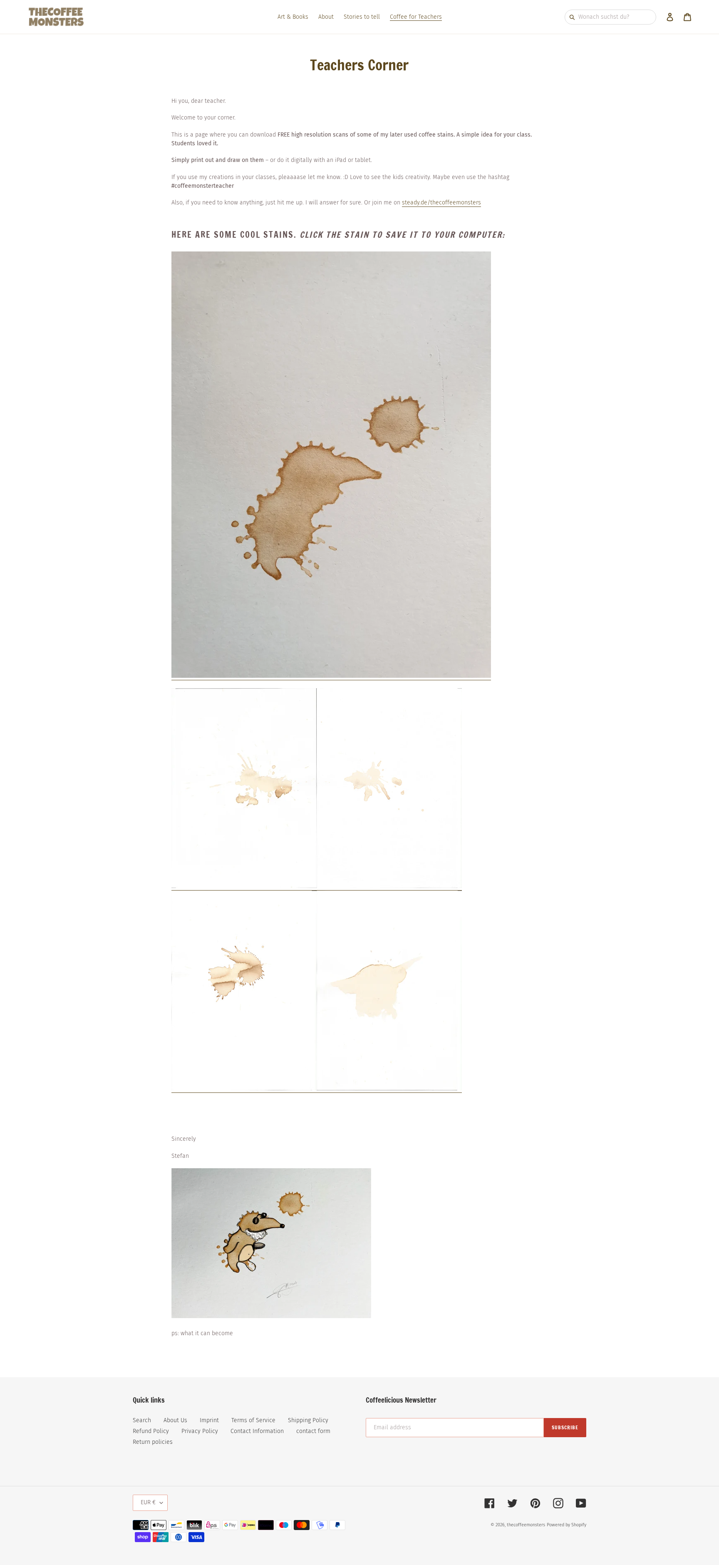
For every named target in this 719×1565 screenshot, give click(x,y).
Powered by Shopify (566, 1525)
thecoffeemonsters (526, 1525)
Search (142, 1420)
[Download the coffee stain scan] (244, 1089)
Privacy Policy (199, 1431)
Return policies (153, 1442)
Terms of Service (253, 1420)
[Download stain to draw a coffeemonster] (244, 887)
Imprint (209, 1420)
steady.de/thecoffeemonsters (441, 202)
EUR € (148, 1502)
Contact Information (257, 1431)
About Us (175, 1420)
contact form (313, 1431)
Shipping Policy (308, 1420)
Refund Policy (151, 1431)
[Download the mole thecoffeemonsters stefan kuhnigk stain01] (331, 676)
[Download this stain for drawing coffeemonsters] (389, 887)
